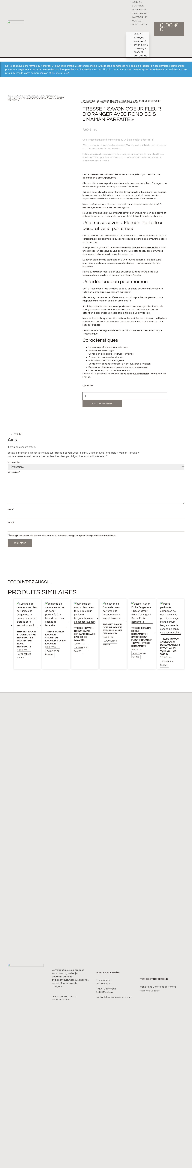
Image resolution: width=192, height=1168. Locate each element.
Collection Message (33, 97)
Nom (11, 509)
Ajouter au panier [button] (24, 656)
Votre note (14, 462)
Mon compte (139, 25)
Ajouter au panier (102, 403)
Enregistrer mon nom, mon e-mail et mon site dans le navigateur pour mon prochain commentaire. (63, 535)
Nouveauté (139, 10)
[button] (137, 28)
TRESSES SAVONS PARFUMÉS (123, 102)
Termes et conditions (154, 979)
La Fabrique (139, 17)
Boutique (138, 6)
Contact (137, 21)
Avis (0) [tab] (18, 433)
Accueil (137, 2)
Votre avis (14, 472)
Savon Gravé (140, 13)
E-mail (12, 522)
